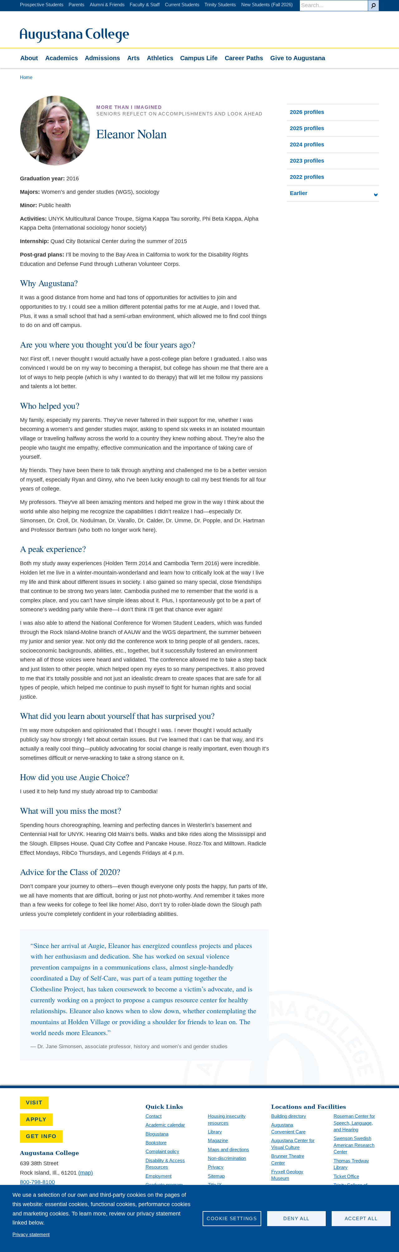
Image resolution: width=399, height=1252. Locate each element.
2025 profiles (307, 128)
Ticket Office (346, 1176)
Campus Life (199, 58)
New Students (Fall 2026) (267, 4)
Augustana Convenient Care (288, 1128)
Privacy (216, 1167)
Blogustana (157, 1134)
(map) (85, 1173)
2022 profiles (307, 177)
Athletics (160, 58)
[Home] (74, 41)
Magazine (218, 1140)
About (29, 58)
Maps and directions (228, 1149)
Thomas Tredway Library (351, 1164)
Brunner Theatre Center (287, 1159)
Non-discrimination (227, 1158)
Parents (76, 4)
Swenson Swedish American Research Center (354, 1145)
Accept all (361, 1218)
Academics (61, 58)
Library (215, 1131)
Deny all (296, 1218)
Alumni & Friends (107, 4)
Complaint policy (162, 1151)
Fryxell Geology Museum (287, 1175)
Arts (133, 58)
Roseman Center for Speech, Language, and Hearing (354, 1122)
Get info (41, 1136)
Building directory (288, 1116)
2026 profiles (307, 112)
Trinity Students (220, 4)
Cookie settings (232, 1218)
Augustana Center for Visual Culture (293, 1144)
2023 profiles (307, 161)
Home (26, 77)
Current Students (182, 4)
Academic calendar (165, 1124)
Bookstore (156, 1142)
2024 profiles (307, 144)
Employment (158, 1176)
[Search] (373, 5)
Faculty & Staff (145, 4)
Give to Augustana (297, 58)
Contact (153, 1116)
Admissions (102, 58)
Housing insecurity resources (227, 1119)
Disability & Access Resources (165, 1164)
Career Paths (244, 58)
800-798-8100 (37, 1182)
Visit (34, 1102)
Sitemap (216, 1176)
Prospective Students (42, 4)
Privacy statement (31, 1234)
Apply (36, 1119)
